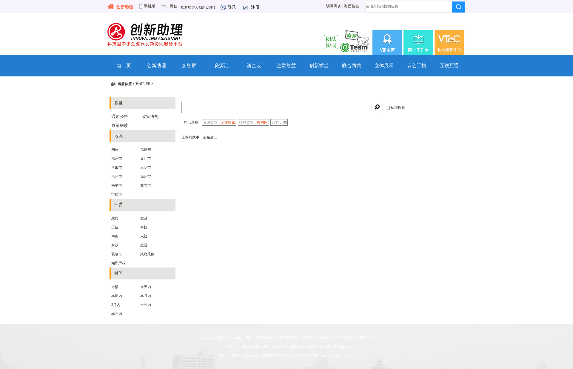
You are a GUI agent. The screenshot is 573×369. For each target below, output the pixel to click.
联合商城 (351, 65)
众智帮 (189, 65)
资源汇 (221, 65)
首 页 (124, 65)
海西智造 (351, 6)
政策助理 (142, 84)
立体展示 (384, 65)
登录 (232, 7)
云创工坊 (416, 65)
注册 (255, 7)
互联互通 (449, 65)
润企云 (254, 65)
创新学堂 (319, 65)
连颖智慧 (286, 65)
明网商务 (333, 6)
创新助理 (156, 65)
